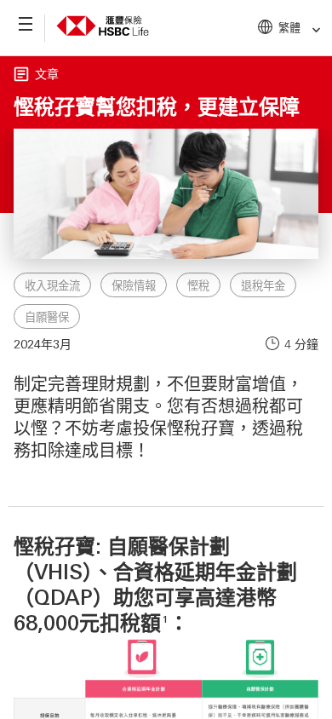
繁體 (289, 27)
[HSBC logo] (102, 39)
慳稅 (198, 285)
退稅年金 (263, 285)
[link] (311, 30)
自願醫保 (47, 317)
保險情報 (134, 285)
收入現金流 (52, 285)
